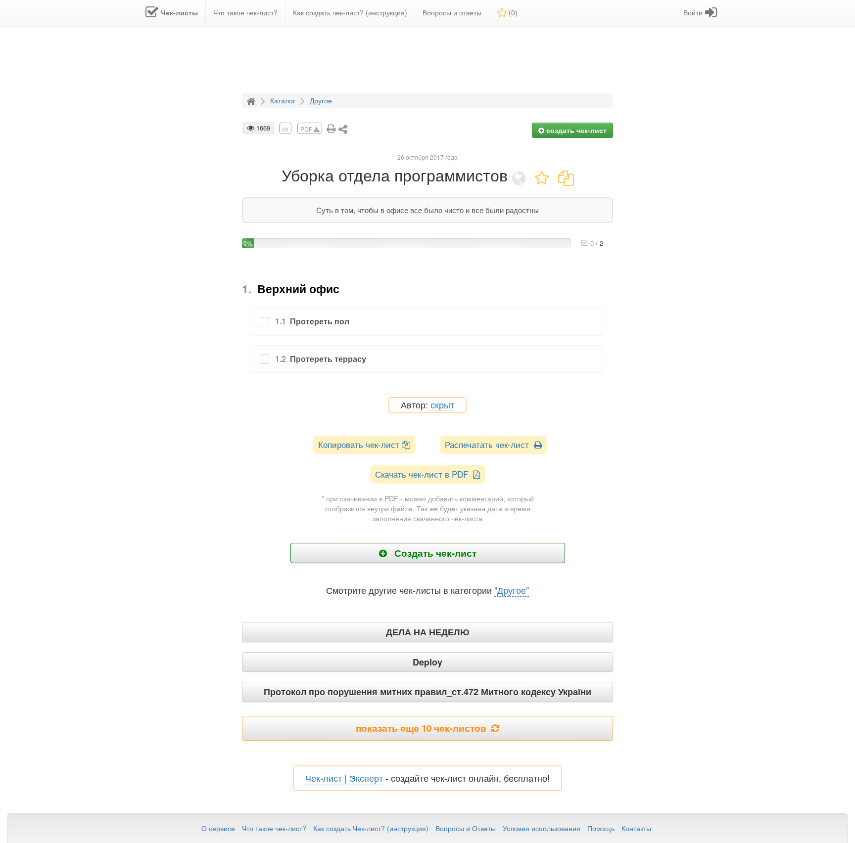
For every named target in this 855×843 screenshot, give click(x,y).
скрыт (442, 405)
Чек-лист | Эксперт (344, 777)
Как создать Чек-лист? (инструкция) (370, 828)
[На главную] (252, 100)
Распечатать (489, 444)
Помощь (601, 828)
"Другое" (511, 589)
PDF (307, 129)
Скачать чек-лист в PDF (424, 474)
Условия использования (541, 828)
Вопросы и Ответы (465, 828)
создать (575, 130)
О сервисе (218, 828)
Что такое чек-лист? (274, 828)
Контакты (636, 828)
